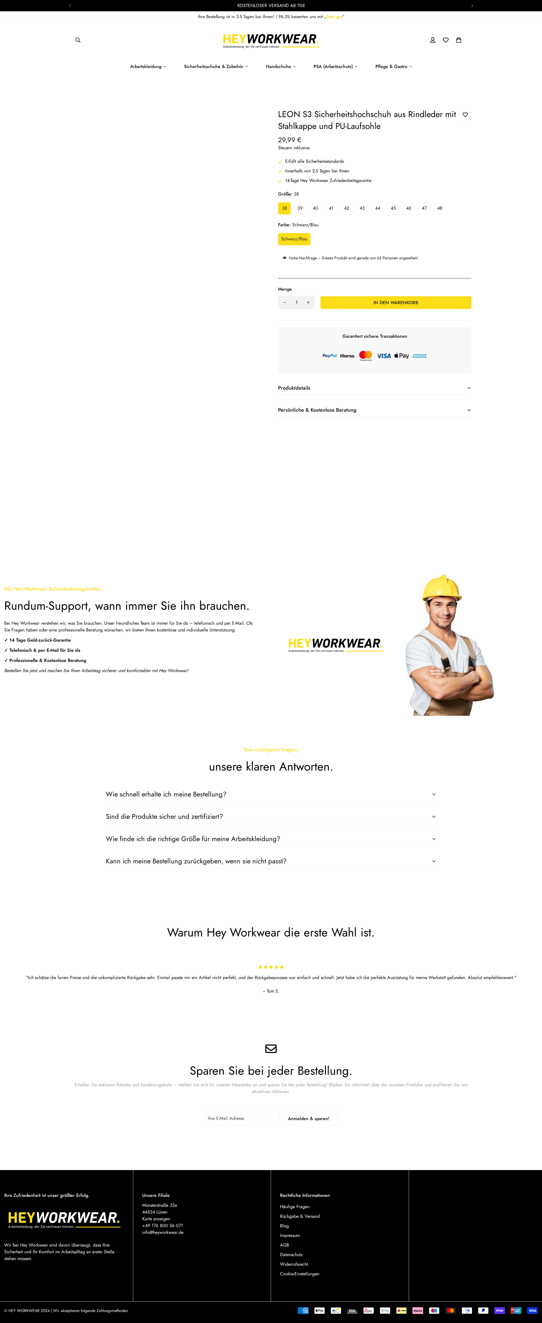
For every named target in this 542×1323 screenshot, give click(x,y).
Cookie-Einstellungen (299, 1274)
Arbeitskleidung (145, 66)
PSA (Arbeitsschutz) (333, 66)
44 (377, 208)
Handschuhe (278, 66)
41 (331, 208)
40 (315, 208)
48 (439, 208)
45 (393, 208)
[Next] (472, 5)
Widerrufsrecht (294, 1264)
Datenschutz (291, 1254)
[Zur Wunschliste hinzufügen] (465, 114)
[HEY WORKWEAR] (271, 40)
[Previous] (70, 5)
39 (300, 208)
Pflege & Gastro (391, 66)
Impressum (290, 1235)
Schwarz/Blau (294, 239)
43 (362, 208)
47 (424, 208)
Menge (285, 289)
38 (284, 208)
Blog (284, 1226)
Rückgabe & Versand (300, 1216)
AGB (284, 1245)
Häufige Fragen (294, 1206)
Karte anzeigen (156, 1219)
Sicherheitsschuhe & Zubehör (213, 66)
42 (346, 208)
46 (408, 208)
